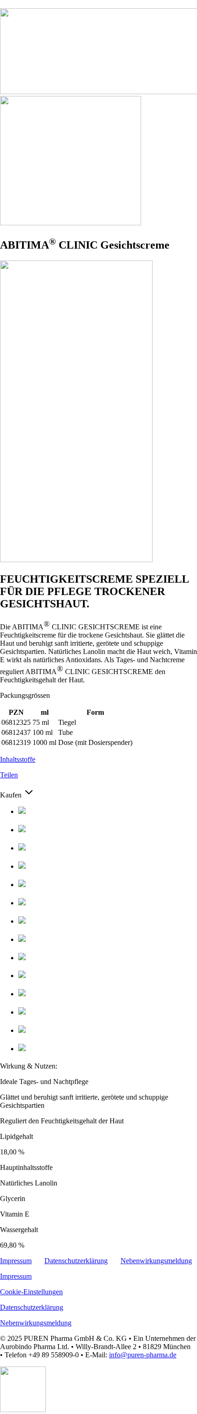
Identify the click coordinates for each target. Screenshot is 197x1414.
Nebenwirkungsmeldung (156, 1261)
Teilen (9, 775)
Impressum (16, 1261)
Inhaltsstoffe (17, 759)
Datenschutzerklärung (76, 1261)
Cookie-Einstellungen (31, 1292)
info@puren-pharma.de (142, 1355)
